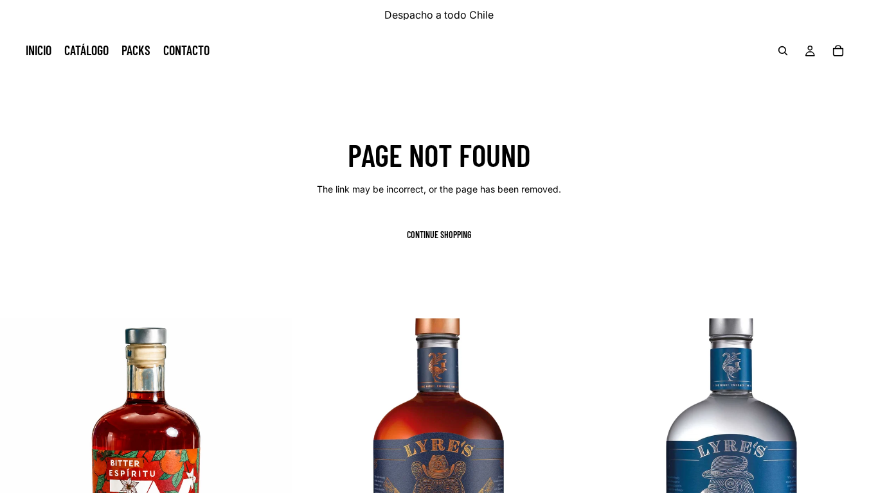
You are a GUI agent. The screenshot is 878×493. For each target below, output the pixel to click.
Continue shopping (439, 234)
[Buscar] (783, 51)
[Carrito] (838, 51)
